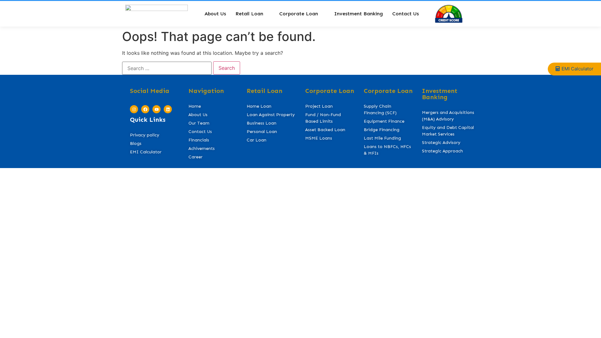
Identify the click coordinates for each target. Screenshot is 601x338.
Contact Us (405, 14)
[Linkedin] (168, 109)
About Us (215, 14)
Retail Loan (249, 14)
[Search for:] (167, 68)
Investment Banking (358, 14)
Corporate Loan (298, 14)
